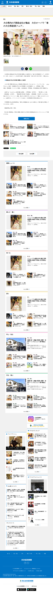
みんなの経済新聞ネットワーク (26, 581)
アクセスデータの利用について (20, 570)
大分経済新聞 (12, 2)
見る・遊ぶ (16, 6)
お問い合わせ (31, 570)
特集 (44, 6)
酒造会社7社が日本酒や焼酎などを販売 (16, 80)
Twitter (45, 2)
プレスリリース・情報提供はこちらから (32, 568)
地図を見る (26, 118)
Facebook (42, 2)
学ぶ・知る (37, 6)
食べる (10, 6)
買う (23, 6)
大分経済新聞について (18, 568)
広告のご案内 (39, 570)
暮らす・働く (29, 6)
